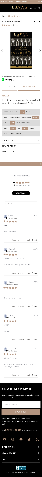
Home (4, 16)
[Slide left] (2, 50)
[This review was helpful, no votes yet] (32, 240)
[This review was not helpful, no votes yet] (36, 240)
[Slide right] (40, 50)
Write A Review (21, 193)
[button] (3, 8)
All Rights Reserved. (30, 472)
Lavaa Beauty (19, 472)
